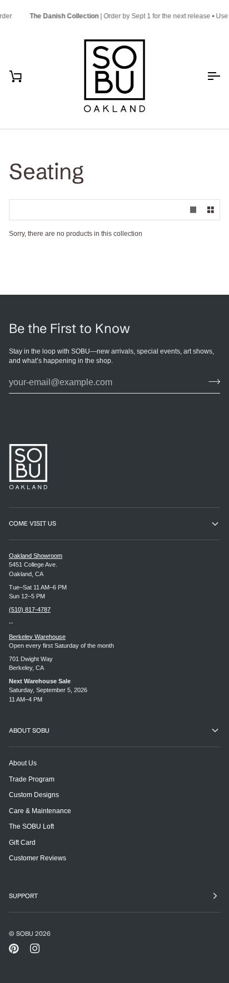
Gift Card (22, 842)
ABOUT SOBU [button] (29, 730)
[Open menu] (203, 76)
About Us (23, 763)
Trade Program (31, 779)
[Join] (211, 381)
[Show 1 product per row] (193, 210)
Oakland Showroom (35, 555)
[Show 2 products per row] (211, 210)
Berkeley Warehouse (37, 636)
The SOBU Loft (31, 826)
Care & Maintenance (40, 810)
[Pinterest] (14, 949)
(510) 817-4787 (30, 609)
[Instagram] (35, 949)
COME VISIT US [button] (32, 523)
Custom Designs (34, 794)
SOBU (24, 933)
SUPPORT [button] (23, 896)
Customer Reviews (37, 857)
